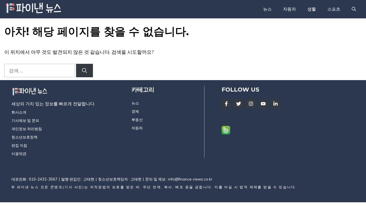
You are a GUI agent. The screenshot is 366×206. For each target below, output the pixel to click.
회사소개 (18, 112)
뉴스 (267, 9)
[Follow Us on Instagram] (251, 103)
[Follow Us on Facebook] (226, 103)
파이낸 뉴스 (28, 187)
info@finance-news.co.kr (190, 179)
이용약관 (18, 153)
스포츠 (333, 9)
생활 (311, 9)
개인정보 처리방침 (26, 128)
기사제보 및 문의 (25, 120)
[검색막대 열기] (354, 9)
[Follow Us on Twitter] (238, 103)
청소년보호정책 (24, 137)
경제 (135, 111)
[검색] (84, 71)
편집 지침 (19, 145)
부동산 (137, 119)
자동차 (289, 9)
